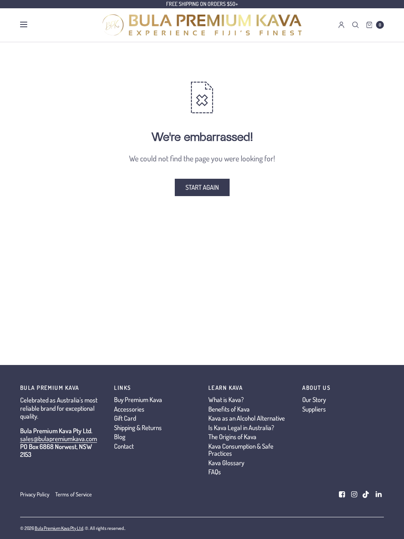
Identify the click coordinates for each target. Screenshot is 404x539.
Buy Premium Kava (138, 399)
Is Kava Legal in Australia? (241, 427)
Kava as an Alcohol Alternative (246, 418)
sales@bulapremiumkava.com (58, 438)
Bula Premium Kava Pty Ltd (59, 528)
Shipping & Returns (138, 427)
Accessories (129, 409)
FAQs (214, 472)
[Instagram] (353, 494)
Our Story (314, 399)
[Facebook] (341, 494)
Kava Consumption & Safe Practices (240, 449)
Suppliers (314, 409)
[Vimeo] (378, 494)
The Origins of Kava (232, 436)
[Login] (341, 25)
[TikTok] (366, 494)
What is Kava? (226, 399)
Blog (119, 436)
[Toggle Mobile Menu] (28, 25)
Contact (124, 446)
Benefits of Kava (229, 409)
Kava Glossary (226, 463)
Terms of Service (73, 494)
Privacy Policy (34, 494)
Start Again (202, 187)
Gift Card (125, 418)
